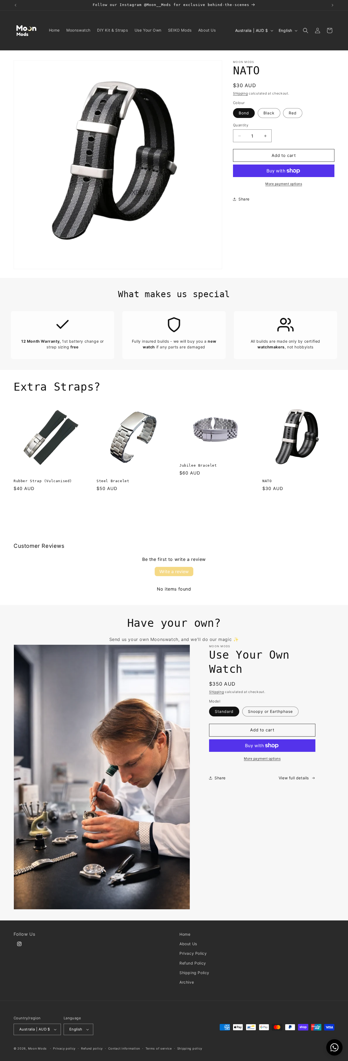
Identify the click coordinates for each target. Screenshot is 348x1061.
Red (293, 113)
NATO (267, 481)
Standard (224, 711)
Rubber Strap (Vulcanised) (43, 481)
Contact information (124, 1048)
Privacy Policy (193, 953)
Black (269, 113)
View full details (294, 778)
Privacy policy (64, 1048)
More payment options (283, 184)
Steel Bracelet (113, 481)
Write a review (174, 571)
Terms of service (158, 1048)
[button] (306, 31)
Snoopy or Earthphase (270, 711)
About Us (188, 943)
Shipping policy (190, 1048)
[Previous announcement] (15, 5)
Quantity (240, 125)
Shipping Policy (194, 972)
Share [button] (244, 199)
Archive (186, 982)
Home (184, 934)
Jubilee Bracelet (198, 465)
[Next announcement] (332, 5)
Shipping (240, 93)
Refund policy (92, 1048)
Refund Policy (192, 963)
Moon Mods (37, 1048)
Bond (244, 113)
